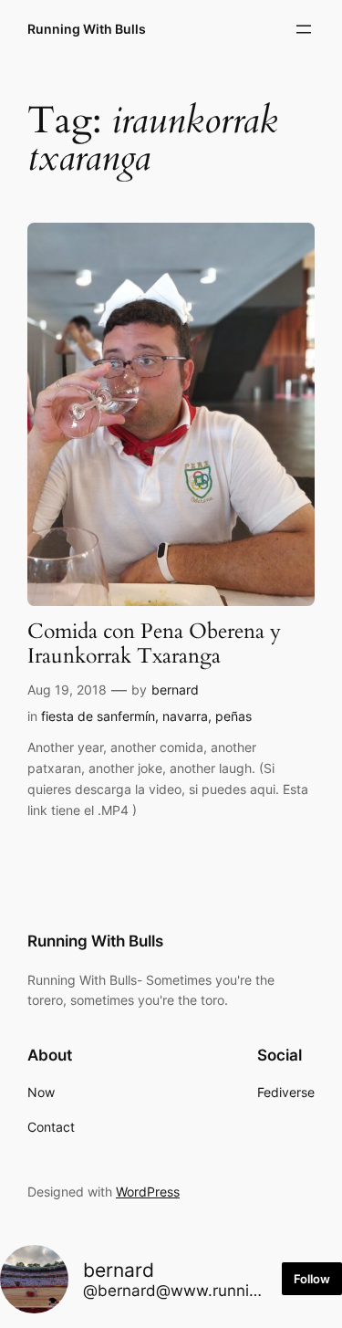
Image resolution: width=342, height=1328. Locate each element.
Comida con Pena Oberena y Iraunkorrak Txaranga (154, 644)
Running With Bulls (86, 29)
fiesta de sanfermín (98, 716)
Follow (312, 1278)
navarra (185, 716)
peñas (233, 716)
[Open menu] (304, 29)
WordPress (148, 1191)
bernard (175, 689)
